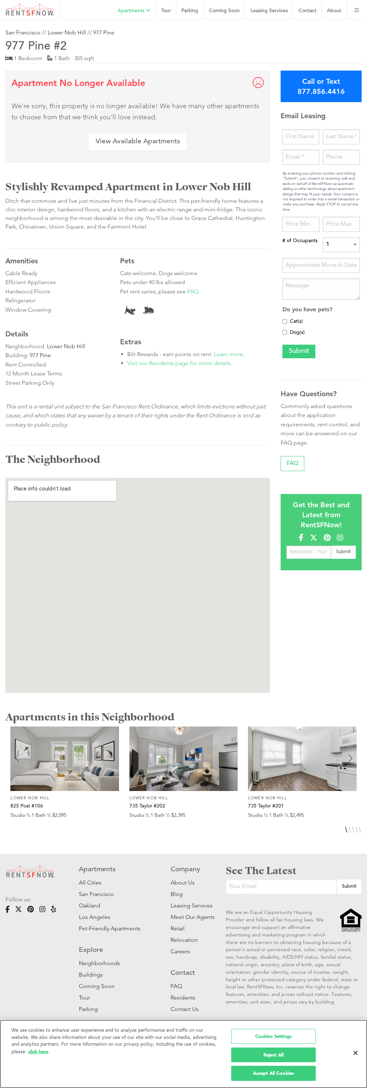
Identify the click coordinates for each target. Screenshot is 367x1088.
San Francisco (22, 32)
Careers (180, 951)
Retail (178, 928)
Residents (183, 997)
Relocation (184, 939)
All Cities (90, 882)
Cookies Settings (273, 1036)
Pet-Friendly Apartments (109, 928)
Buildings (91, 974)
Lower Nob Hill (67, 32)
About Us (183, 882)
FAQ (193, 291)
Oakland (89, 905)
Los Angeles (94, 917)
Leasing (269, 11)
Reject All (273, 1055)
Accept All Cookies (273, 1073)
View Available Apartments (138, 141)
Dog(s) (297, 332)
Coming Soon (224, 11)
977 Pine (103, 32)
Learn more (228, 354)
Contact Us (185, 1009)
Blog (177, 894)
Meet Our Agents (187, 917)
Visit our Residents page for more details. (179, 363)
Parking (189, 11)
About (334, 11)
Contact (307, 11)
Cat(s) (296, 321)
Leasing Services (187, 905)
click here (38, 1052)
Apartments (132, 11)
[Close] (355, 1053)
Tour (166, 11)
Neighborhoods (99, 963)
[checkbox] (284, 321)
